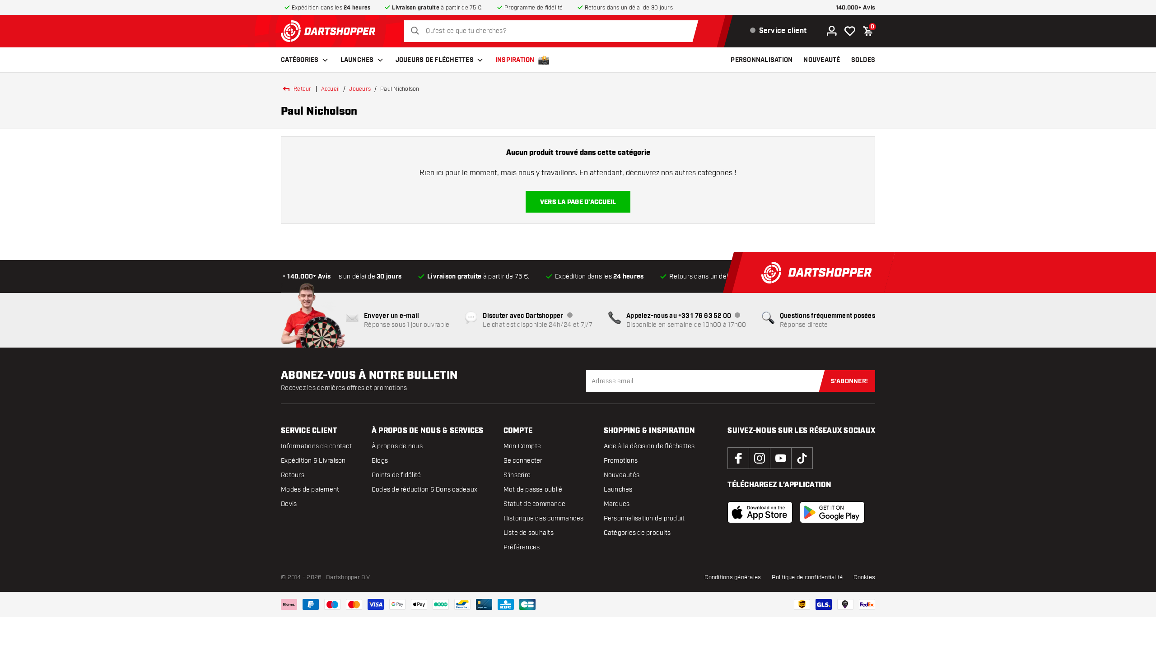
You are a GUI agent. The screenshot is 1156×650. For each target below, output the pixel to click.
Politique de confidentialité (807, 577)
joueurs (360, 89)
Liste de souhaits (528, 533)
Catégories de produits (637, 533)
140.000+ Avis (855, 8)
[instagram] (759, 458)
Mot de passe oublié (533, 489)
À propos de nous (397, 446)
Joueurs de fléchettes (435, 60)
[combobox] (553, 31)
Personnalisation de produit (644, 518)
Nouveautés (622, 475)
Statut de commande (534, 504)
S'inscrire (517, 475)
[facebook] (738, 458)
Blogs (380, 460)
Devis (289, 504)
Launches (357, 60)
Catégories (300, 60)
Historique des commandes (543, 518)
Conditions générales (732, 577)
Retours (292, 475)
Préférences (521, 547)
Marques (617, 504)
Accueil (330, 89)
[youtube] (781, 458)
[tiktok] (802, 458)
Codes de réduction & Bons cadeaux (424, 489)
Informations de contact (316, 446)
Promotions (621, 460)
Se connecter (523, 460)
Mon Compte (522, 446)
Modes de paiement (310, 489)
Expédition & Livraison (313, 460)
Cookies (864, 577)
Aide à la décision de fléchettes (649, 446)
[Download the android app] (832, 512)
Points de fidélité (396, 475)
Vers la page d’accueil (578, 202)
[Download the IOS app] (759, 512)
